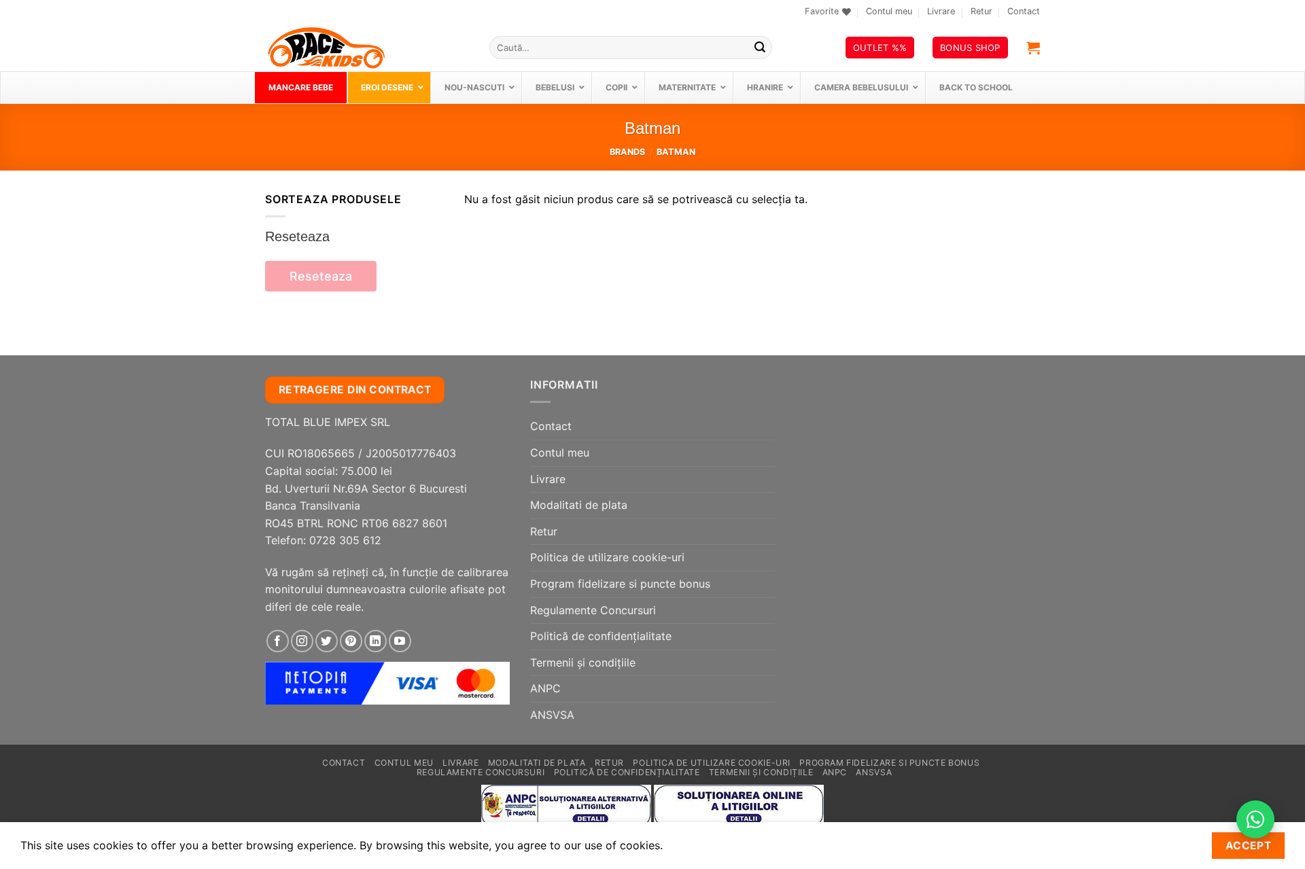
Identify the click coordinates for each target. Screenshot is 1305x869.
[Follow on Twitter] (326, 641)
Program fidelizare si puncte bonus (620, 583)
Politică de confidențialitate (601, 636)
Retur (981, 11)
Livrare (941, 11)
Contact (1023, 11)
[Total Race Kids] (367, 47)
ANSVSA (552, 715)
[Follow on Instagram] (302, 641)
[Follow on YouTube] (400, 641)
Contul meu (889, 11)
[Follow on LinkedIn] (375, 641)
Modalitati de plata (578, 505)
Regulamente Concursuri (593, 610)
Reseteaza (321, 276)
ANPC (545, 688)
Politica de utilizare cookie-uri (607, 557)
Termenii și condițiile (583, 662)
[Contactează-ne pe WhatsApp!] (1255, 819)
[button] (1033, 48)
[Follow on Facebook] (277, 641)
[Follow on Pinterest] (351, 641)
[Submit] (759, 47)
